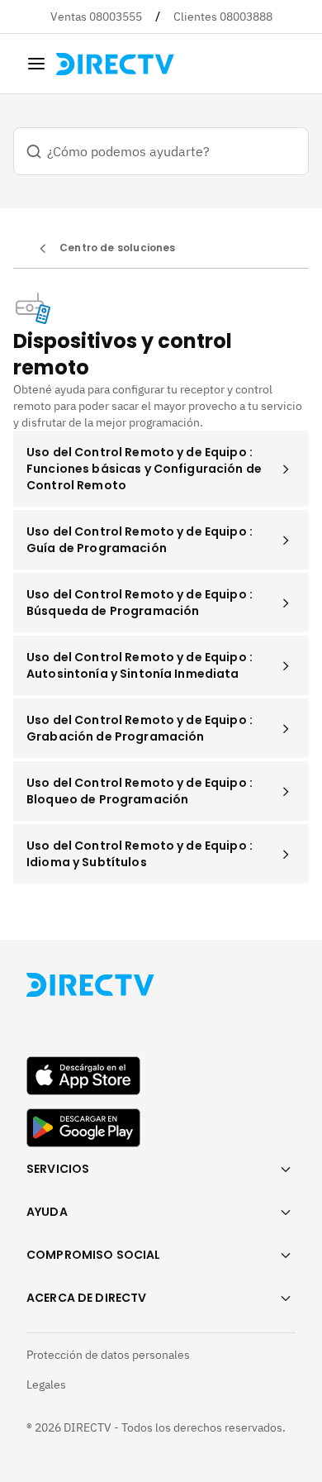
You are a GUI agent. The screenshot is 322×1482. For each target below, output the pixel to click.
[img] (36, 63)
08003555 (115, 16)
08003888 (246, 16)
